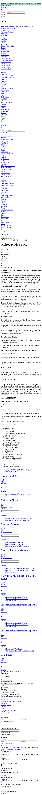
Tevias (3, 208)
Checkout (4, 779)
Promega (3, 155)
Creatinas (4, 74)
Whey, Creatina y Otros (8, 166)
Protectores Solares (7, 60)
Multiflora (4, 146)
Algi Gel (3, 220)
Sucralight (4, 206)
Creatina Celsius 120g (7, 183)
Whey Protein (5, 141)
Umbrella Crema (6, 169)
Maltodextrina (5, 162)
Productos (4, 27)
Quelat (3, 203)
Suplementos (5, 51)
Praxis (3, 194)
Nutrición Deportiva (7, 102)
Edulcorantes (5, 97)
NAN (2, 178)
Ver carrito (4, 770)
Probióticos (4, 35)
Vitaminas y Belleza (7, 88)
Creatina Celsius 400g (7, 185)
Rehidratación (5, 217)
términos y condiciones (12, 749)
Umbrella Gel (5, 171)
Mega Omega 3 (5, 152)
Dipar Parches (5, 222)
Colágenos (4, 79)
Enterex (3, 160)
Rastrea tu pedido (17, 27)
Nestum (3, 180)
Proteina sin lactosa (7, 139)
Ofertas (9, 27)
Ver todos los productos (8, 28)
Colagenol (4, 188)
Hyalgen (3, 192)
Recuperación (5, 111)
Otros (2, 215)
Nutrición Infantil (6, 69)
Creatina (3, 213)
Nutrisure (4, 164)
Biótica (3, 145)
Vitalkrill (3, 157)
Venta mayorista (28, 27)
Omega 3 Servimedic (7, 153)
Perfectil (3, 201)
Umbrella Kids (5, 173)
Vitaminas (4, 199)
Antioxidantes (5, 197)
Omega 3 (3, 42)
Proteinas (3, 30)
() (3, 8)
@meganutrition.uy (7, 680)
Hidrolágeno (4, 190)
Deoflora (3, 148)
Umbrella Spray (6, 174)
